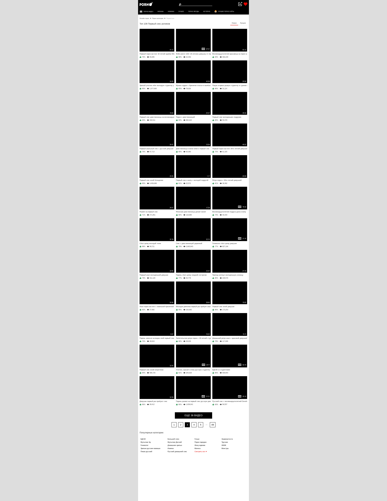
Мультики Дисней (175, 442)
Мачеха (197, 448)
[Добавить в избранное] (245, 4)
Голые (197, 439)
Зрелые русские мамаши (150, 448)
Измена (171, 448)
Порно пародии (201, 442)
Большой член (173, 439)
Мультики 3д (146, 442)
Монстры (225, 448)
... (206, 424)
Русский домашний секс (177, 452)
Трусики (225, 442)
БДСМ (143, 439)
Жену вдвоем (200, 445)
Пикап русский (146, 452)
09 (212, 424)
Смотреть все (200, 451)
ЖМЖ (224, 445)
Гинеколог (144, 445)
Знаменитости (227, 439)
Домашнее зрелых (175, 445)
